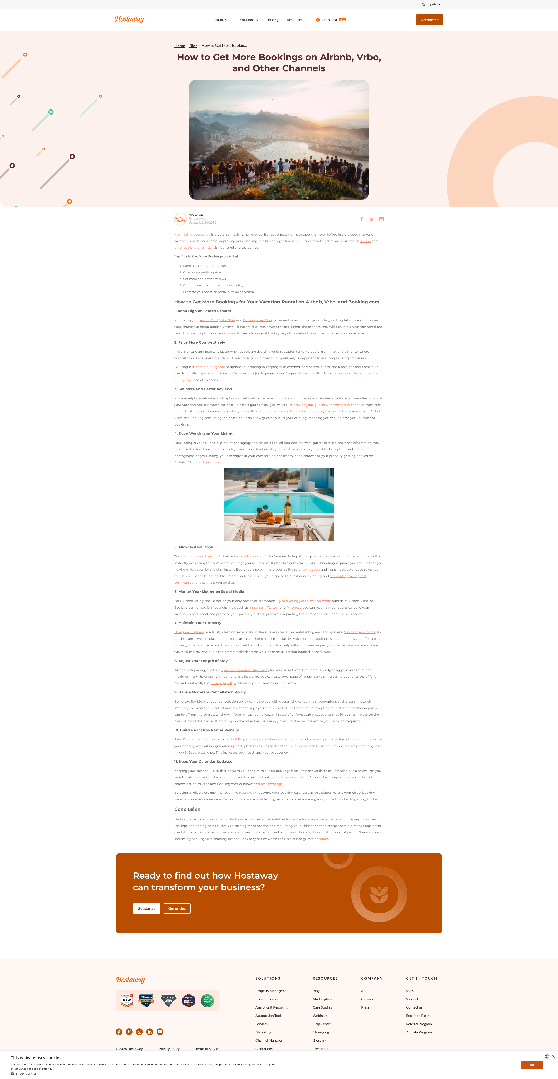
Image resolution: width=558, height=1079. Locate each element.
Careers (367, 999)
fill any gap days (223, 683)
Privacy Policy (169, 1048)
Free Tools (320, 1049)
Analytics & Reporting (271, 1007)
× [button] (553, 1056)
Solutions (268, 978)
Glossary (319, 1040)
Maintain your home (360, 632)
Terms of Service (207, 1048)
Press (365, 1007)
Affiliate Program (419, 1032)
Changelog (321, 1032)
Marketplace (322, 999)
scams (324, 839)
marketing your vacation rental (306, 601)
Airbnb (365, 241)
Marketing (263, 1032)
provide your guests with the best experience (328, 405)
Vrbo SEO (227, 320)
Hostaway (246, 793)
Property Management (272, 990)
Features (220, 19)
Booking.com (213, 462)
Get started (430, 19)
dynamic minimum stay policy (245, 670)
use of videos (298, 746)
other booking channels (192, 248)
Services (261, 1024)
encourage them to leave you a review (289, 411)
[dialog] (279, 1065)
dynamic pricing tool (208, 367)
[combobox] (547, 1056)
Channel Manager (268, 1040)
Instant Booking (246, 556)
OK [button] (532, 1065)
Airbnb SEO (209, 320)
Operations (264, 1049)
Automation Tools (268, 1015)
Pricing (273, 19)
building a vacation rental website (257, 739)
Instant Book (202, 556)
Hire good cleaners (189, 632)
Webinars (320, 1015)
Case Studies (322, 1007)
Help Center (322, 1024)
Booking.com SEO (257, 320)
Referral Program (419, 1024)
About (366, 990)
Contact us (414, 1007)
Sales (410, 990)
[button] (144, 1073)
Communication (267, 999)
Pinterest (294, 607)
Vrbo (178, 418)
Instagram (257, 607)
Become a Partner (419, 1015)
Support (412, 999)
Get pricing (177, 908)
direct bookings (270, 784)
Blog (316, 990)
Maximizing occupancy (192, 234)
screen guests (309, 569)
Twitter (272, 607)
